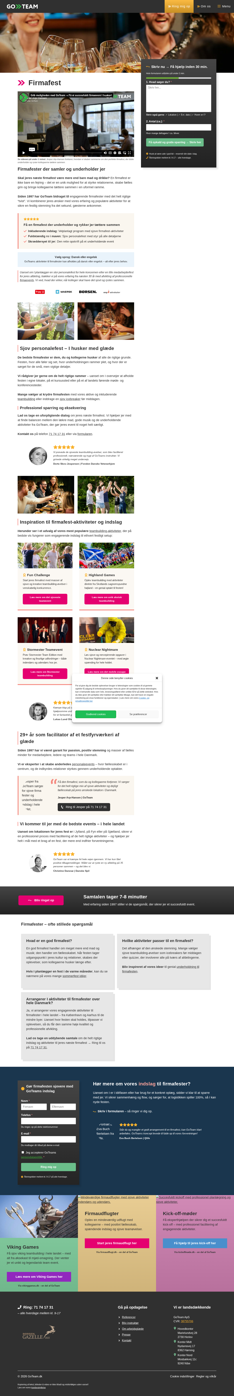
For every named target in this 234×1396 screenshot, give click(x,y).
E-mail (26, 1133)
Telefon (26, 1115)
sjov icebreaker (70, 399)
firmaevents (27, 280)
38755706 (187, 1321)
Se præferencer (138, 714)
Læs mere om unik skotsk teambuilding (107, 599)
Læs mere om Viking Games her (39, 1276)
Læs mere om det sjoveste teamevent (45, 599)
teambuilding (26, 399)
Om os (205, 6)
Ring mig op (180, 6)
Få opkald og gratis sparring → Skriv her (175, 142)
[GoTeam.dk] (22, 6)
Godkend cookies (96, 714)
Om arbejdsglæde (133, 1328)
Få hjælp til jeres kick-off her (195, 1243)
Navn (25, 1100)
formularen (84, 434)
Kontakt (126, 1340)
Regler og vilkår (206, 1376)
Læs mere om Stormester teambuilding (45, 673)
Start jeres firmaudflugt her (117, 1243)
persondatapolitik (31, 1157)
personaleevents (83, 764)
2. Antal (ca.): (155, 121)
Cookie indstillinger (182, 1376)
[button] (157, 678)
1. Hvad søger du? (159, 82)
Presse (126, 1334)
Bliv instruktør (130, 1323)
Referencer (129, 1317)
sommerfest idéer (74, 976)
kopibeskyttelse (38, 1387)
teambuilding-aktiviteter (105, 531)
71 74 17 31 (57, 434)
